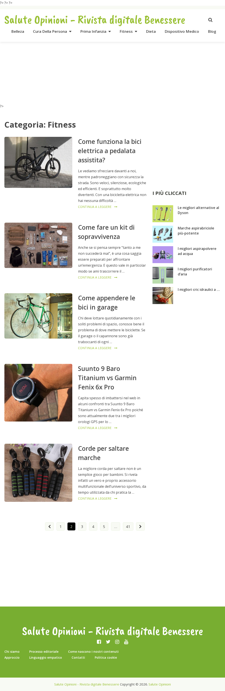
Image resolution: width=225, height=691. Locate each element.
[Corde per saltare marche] (38, 473)
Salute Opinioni (160, 684)
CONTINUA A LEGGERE (94, 207)
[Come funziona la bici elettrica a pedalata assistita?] (38, 162)
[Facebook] (99, 641)
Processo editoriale (43, 651)
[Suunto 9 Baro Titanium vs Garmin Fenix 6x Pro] (38, 393)
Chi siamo (12, 651)
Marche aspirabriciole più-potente (196, 231)
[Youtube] (126, 641)
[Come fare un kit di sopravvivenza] (38, 245)
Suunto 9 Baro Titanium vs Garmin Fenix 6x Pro (107, 377)
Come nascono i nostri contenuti (93, 651)
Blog (212, 31)
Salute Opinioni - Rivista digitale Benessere (94, 19)
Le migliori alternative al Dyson (198, 210)
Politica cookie (106, 657)
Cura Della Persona (50, 31)
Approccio (12, 657)
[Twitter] (108, 641)
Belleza (17, 31)
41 (128, 526)
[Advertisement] (112, 72)
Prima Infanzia (93, 31)
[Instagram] (117, 641)
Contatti (78, 657)
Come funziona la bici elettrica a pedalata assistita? (110, 150)
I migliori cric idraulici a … (199, 289)
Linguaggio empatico (45, 657)
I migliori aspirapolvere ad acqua (197, 251)
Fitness (126, 31)
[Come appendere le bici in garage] (38, 316)
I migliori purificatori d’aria (195, 272)
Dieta (151, 31)
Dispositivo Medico (182, 31)
